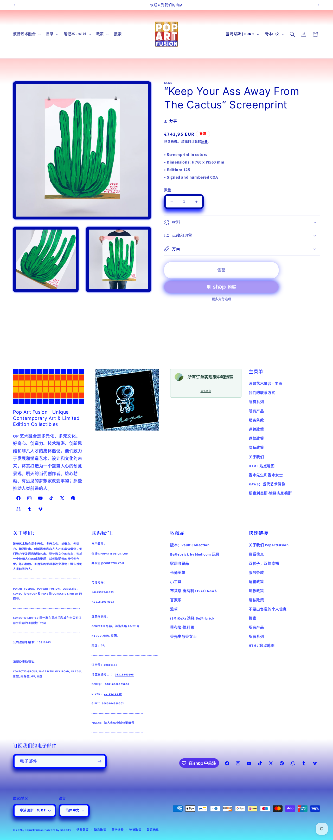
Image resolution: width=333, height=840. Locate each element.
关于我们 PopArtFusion (269, 545)
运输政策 (256, 429)
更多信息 (206, 391)
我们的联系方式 (262, 393)
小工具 (176, 581)
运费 (204, 142)
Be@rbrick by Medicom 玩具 (195, 554)
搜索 (252, 618)
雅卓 (174, 609)
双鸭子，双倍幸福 (264, 563)
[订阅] (99, 761)
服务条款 (256, 420)
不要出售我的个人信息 (268, 609)
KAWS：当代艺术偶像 (267, 484)
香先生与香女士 (183, 636)
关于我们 (256, 457)
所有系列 (256, 402)
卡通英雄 (177, 572)
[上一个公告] (15, 5)
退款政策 (256, 438)
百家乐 (176, 600)
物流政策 (135, 830)
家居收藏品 (179, 563)
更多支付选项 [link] (221, 299)
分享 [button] (173, 120)
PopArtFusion (34, 830)
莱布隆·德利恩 (182, 627)
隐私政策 (256, 448)
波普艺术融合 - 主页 (266, 384)
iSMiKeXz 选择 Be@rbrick (192, 618)
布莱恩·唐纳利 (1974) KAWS (193, 591)
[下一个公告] (318, 5)
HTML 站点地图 (261, 466)
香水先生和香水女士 (266, 475)
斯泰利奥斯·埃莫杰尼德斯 (270, 493)
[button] (26, 34)
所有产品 (256, 411)
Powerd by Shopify (57, 830)
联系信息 (256, 554)
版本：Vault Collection (189, 545)
